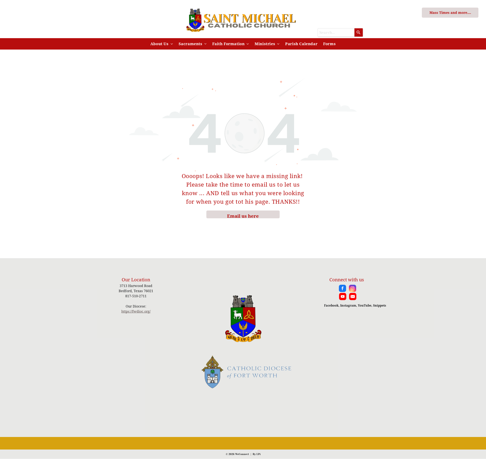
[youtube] (342, 297)
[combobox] (336, 32)
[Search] (358, 32)
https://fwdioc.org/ (136, 311)
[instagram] (352, 289)
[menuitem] (162, 44)
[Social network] (352, 297)
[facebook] (342, 289)
